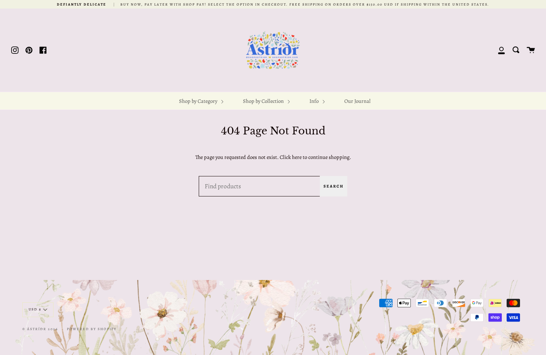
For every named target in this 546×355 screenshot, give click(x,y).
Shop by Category (198, 101)
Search (334, 186)
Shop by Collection (264, 101)
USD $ (35, 309)
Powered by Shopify (92, 328)
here (297, 157)
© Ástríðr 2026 (40, 328)
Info (314, 101)
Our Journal (357, 101)
